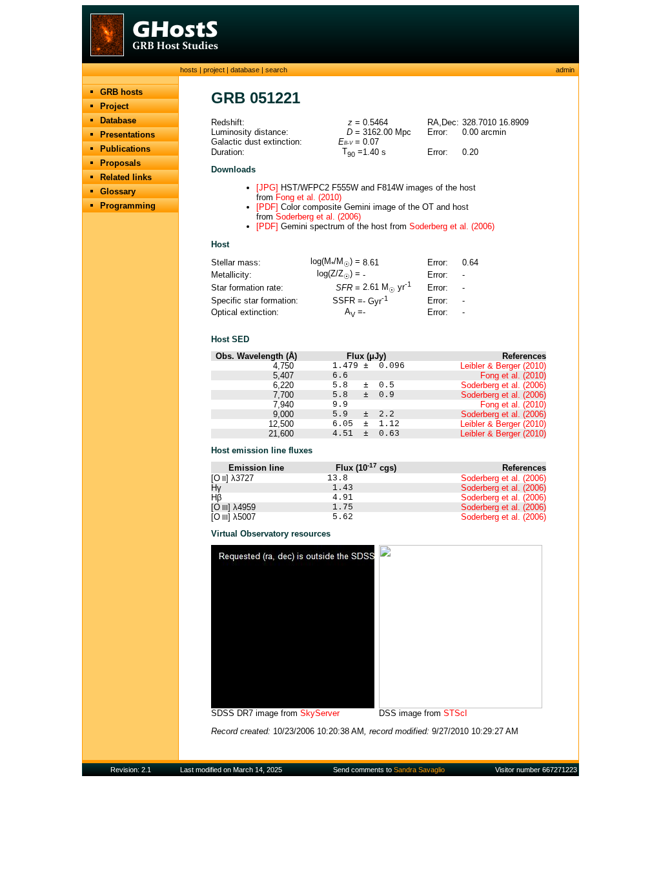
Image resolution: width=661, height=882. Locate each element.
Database (118, 120)
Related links (126, 177)
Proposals (120, 163)
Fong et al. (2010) (308, 197)
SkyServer (320, 713)
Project (114, 106)
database (244, 70)
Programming (128, 205)
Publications (125, 149)
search (276, 70)
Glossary (118, 191)
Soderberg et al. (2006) (318, 216)
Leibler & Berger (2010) (503, 366)
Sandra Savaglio (419, 770)
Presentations (127, 134)
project (214, 70)
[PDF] (267, 207)
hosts (189, 70)
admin (565, 70)
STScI (455, 713)
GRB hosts (121, 92)
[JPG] (267, 187)
